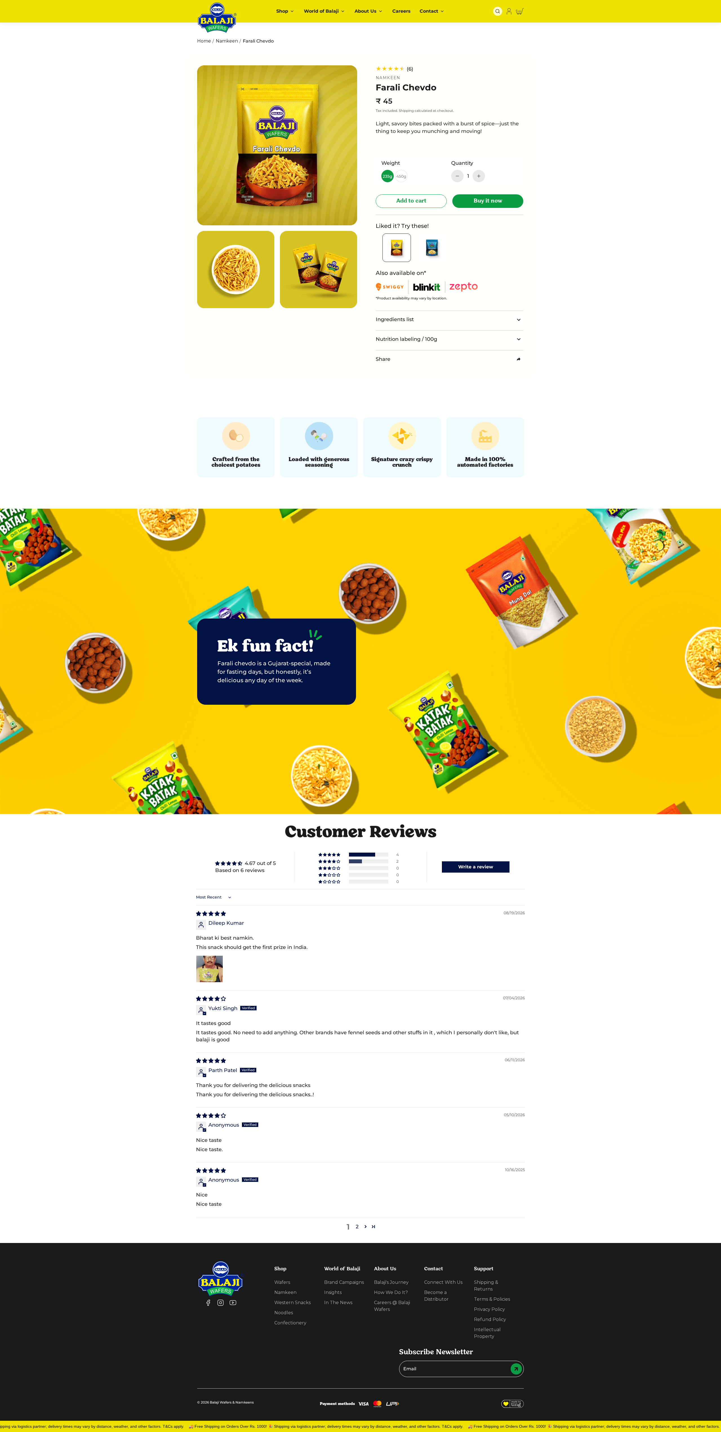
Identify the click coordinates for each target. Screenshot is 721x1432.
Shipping (406, 111)
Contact (429, 11)
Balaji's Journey (391, 1282)
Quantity (462, 163)
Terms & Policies (492, 1299)
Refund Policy (490, 1319)
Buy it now (488, 201)
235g (387, 176)
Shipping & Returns (486, 1286)
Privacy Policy (489, 1309)
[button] (497, 11)
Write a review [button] (475, 867)
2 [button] (357, 1227)
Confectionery (290, 1323)
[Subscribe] (517, 1369)
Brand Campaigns (344, 1282)
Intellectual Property (487, 1333)
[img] (211, 914)
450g (401, 176)
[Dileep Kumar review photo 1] (209, 968)
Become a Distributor (436, 1296)
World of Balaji (321, 11)
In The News (338, 1302)
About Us (366, 11)
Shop (282, 11)
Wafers (282, 1282)
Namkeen (227, 41)
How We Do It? (391, 1292)
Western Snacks (292, 1302)
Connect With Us (443, 1282)
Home (204, 41)
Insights (333, 1292)
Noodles (283, 1312)
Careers (401, 11)
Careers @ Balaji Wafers (392, 1306)
